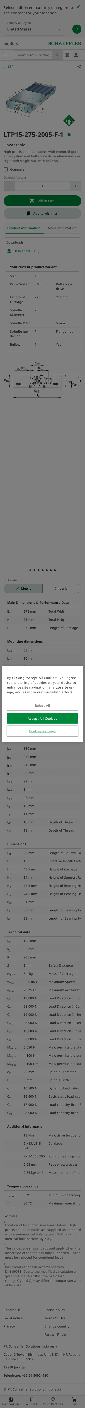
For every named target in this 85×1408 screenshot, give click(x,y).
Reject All (42, 705)
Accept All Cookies (42, 718)
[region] (42, 704)
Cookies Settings (42, 731)
